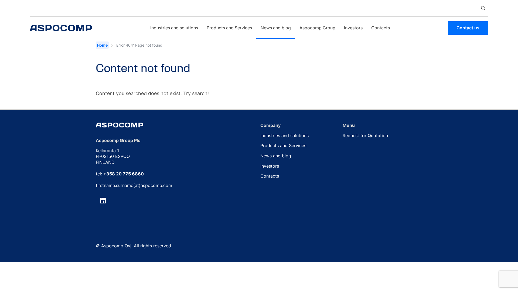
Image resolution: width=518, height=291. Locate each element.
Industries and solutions (174, 28)
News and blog (276, 28)
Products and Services (229, 28)
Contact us (467, 28)
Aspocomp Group (317, 28)
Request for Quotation (365, 135)
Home (102, 45)
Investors (353, 28)
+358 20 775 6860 (123, 174)
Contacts (380, 28)
